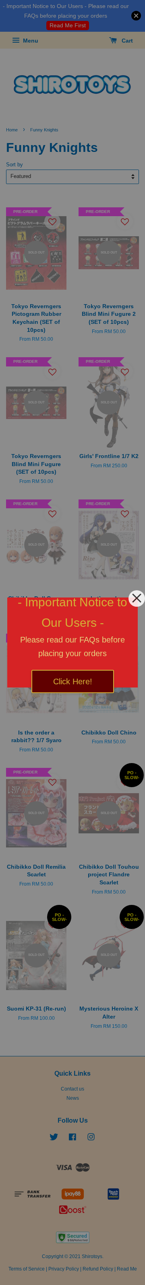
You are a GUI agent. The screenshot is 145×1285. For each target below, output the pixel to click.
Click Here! (72, 681)
